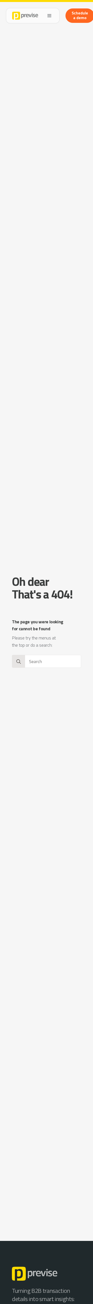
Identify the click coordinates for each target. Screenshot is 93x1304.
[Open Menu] (49, 15)
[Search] (18, 661)
